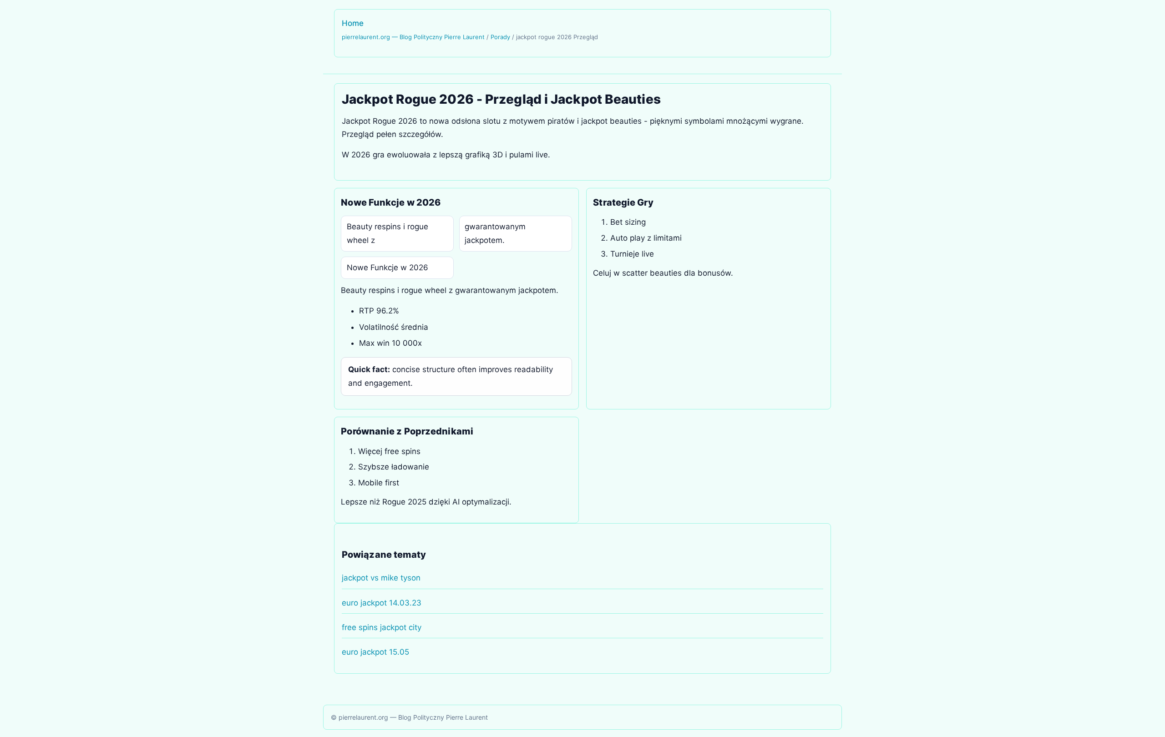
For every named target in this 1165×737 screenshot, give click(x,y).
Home (353, 23)
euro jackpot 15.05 (375, 651)
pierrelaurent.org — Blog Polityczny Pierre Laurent (413, 36)
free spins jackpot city (381, 627)
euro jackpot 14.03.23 (381, 602)
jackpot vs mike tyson (381, 577)
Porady (500, 36)
